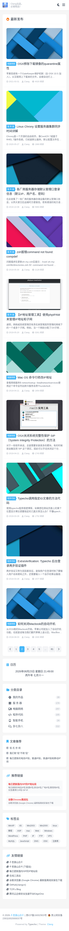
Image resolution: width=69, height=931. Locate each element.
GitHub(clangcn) (17, 884)
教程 (10, 831)
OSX (45, 841)
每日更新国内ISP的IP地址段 (23, 871)
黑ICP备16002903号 (36, 915)
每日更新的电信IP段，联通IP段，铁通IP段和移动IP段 (33, 760)
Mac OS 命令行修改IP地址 (35, 377)
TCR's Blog (15, 889)
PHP (25, 836)
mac (28, 831)
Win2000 (44, 826)
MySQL (11, 841)
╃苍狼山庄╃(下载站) (20, 866)
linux (55, 826)
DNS (36, 841)
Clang (50, 924)
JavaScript (24, 841)
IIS (20, 826)
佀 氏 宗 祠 (15, 748)
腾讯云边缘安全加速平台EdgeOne (26, 893)
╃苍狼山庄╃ (16, 862)
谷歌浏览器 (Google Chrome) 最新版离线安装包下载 (35, 880)
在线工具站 (15, 875)
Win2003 (31, 826)
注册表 (55, 841)
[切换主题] (58, 5)
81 (52, 649)
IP (33, 836)
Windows (48, 831)
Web (37, 831)
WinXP (11, 826)
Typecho (32, 924)
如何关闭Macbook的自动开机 (36, 624)
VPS (50, 836)
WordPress (13, 836)
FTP (41, 836)
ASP (19, 831)
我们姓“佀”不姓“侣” (19, 753)
